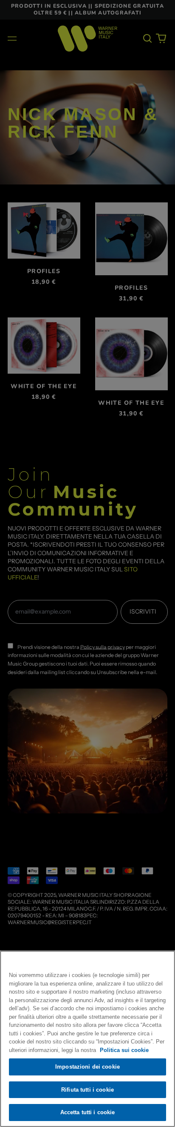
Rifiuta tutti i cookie (87, 1090)
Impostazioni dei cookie (87, 1067)
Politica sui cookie (124, 1050)
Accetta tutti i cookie (87, 1112)
